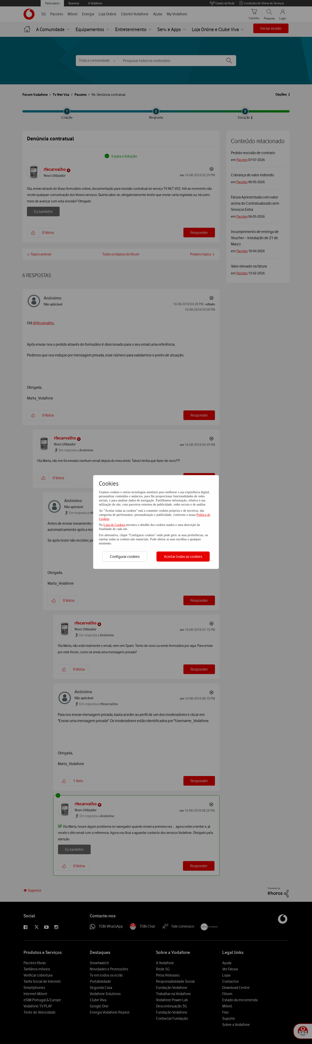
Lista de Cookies (114, 525)
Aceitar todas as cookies (183, 556)
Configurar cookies (125, 556)
